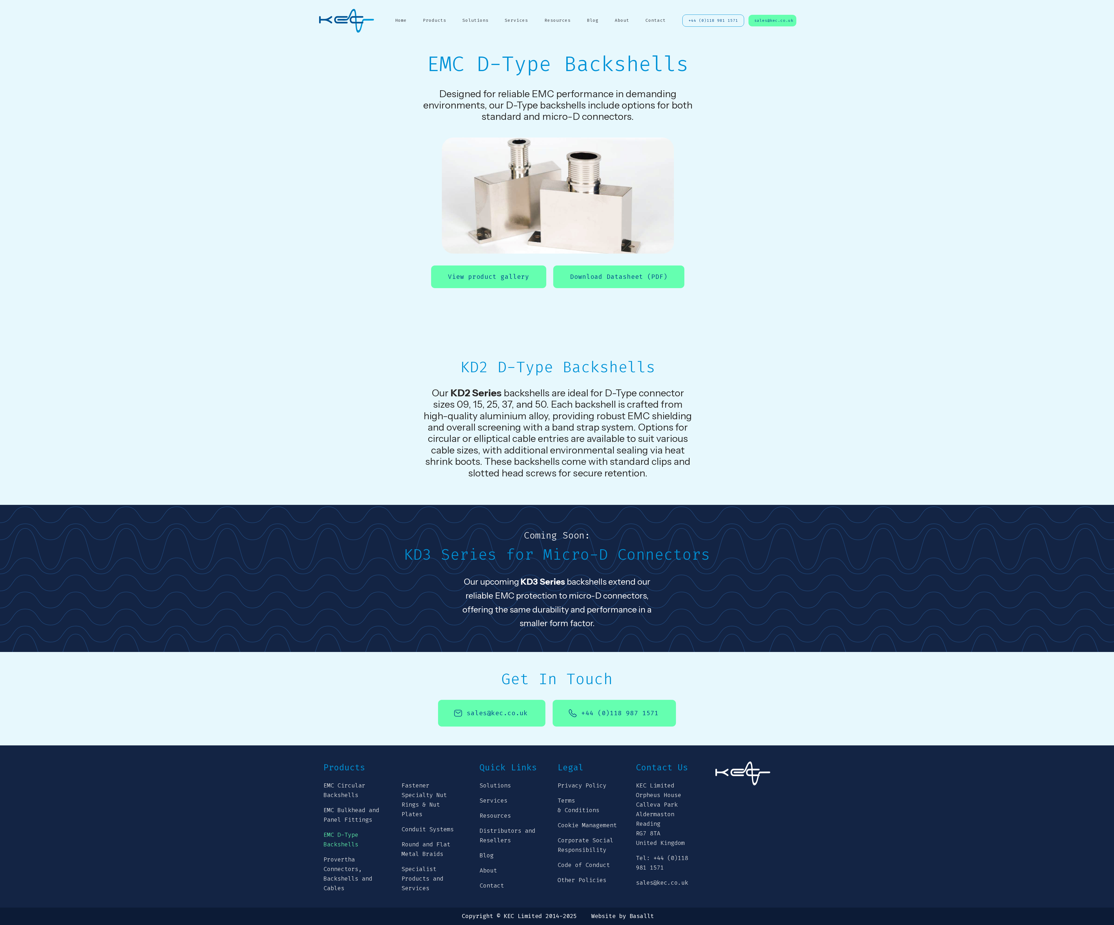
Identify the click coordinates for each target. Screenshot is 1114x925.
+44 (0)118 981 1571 (713, 20)
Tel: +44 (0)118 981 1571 (662, 863)
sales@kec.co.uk (773, 20)
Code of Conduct (584, 865)
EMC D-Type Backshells (340, 839)
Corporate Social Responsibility (585, 845)
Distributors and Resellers (507, 835)
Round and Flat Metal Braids (426, 849)
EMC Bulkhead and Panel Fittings (351, 815)
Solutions (475, 20)
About (622, 20)
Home (401, 20)
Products (434, 20)
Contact (655, 20)
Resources (558, 20)
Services (516, 20)
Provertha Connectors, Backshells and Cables (347, 874)
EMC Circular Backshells (344, 790)
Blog (592, 20)
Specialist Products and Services (422, 878)
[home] (347, 20)
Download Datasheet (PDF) (619, 277)
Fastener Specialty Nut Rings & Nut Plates (424, 800)
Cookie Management (587, 825)
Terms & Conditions (578, 805)
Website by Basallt (622, 916)
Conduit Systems (428, 829)
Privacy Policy (582, 785)
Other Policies (582, 880)
